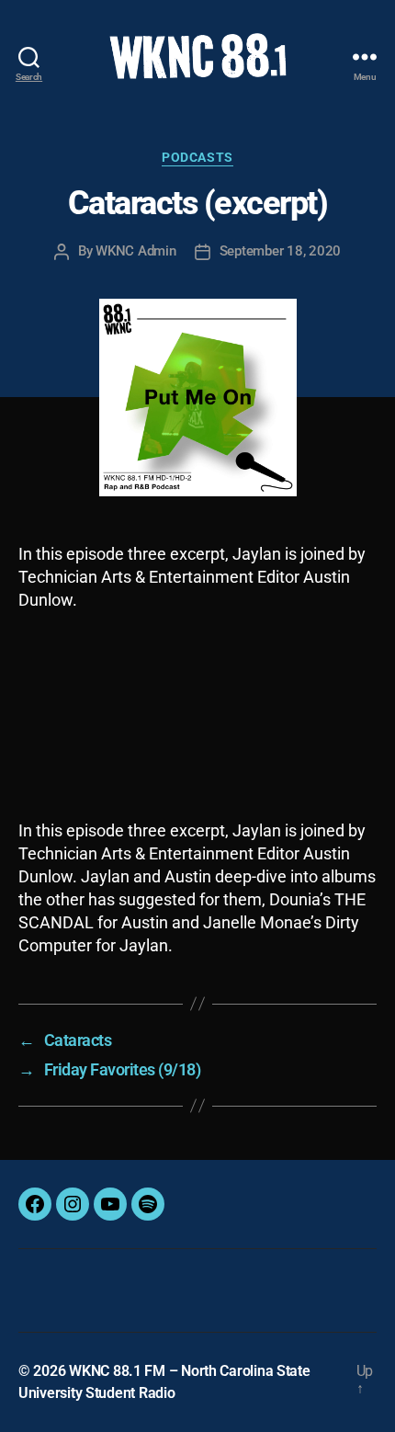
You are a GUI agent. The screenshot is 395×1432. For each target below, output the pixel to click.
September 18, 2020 (280, 251)
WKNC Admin (135, 251)
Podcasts (197, 157)
